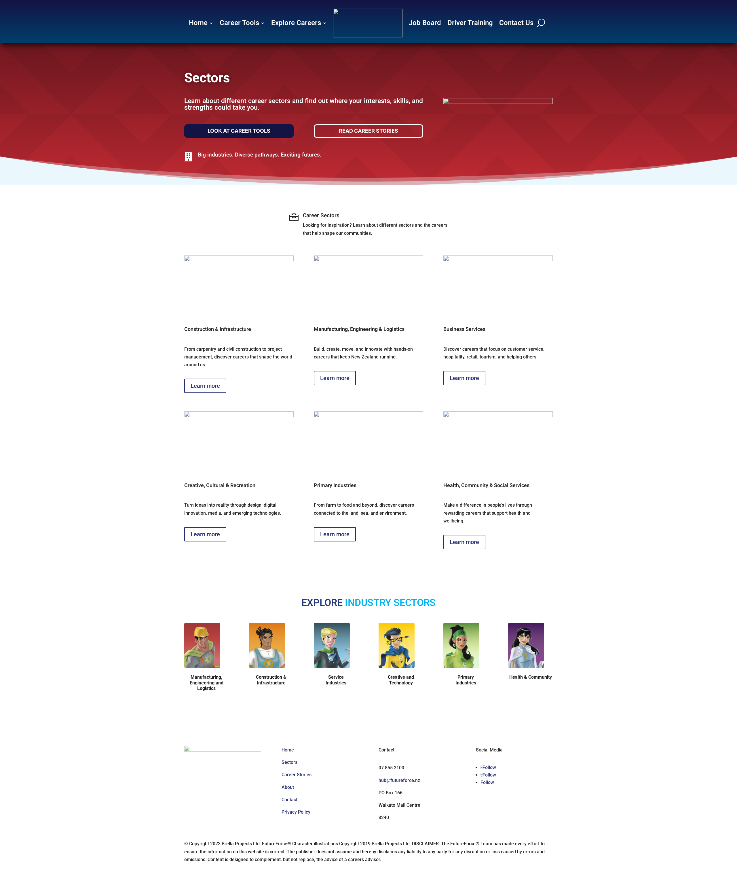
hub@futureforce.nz (399, 780)
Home (198, 23)
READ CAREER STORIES (368, 131)
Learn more (205, 385)
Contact (289, 799)
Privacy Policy (296, 812)
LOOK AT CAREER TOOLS (239, 131)
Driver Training (470, 23)
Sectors (289, 762)
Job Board (425, 23)
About (288, 787)
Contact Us (516, 23)
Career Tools (239, 23)
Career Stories (296, 774)
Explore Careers (296, 23)
